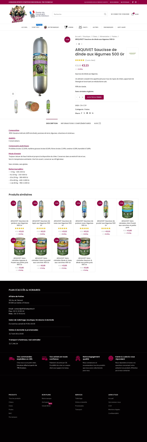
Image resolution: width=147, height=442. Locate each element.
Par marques (13, 417)
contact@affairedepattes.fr (24, 309)
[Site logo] (18, 14)
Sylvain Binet (47, 405)
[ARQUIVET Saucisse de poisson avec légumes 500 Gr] (84, 209)
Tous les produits (15, 398)
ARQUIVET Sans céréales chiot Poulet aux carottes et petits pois (127, 224)
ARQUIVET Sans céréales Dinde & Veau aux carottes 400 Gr (63, 260)
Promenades (79, 406)
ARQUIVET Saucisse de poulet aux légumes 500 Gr (105, 223)
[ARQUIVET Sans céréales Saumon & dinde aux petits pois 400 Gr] (84, 246)
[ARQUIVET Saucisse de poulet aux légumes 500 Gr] (106, 209)
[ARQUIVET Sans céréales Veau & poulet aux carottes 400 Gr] (41, 246)
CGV (110, 406)
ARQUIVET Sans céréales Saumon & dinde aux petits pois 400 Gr (84, 261)
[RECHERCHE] (105, 14)
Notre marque (46, 398)
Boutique (86, 36)
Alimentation (104, 36)
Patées (114, 36)
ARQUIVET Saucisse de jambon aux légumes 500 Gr (19, 223)
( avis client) (90, 60)
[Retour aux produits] (79, 44)
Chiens (94, 36)
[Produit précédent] (76, 44)
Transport (78, 409)
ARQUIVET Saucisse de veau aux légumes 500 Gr (63, 223)
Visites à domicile (81, 402)
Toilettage (78, 398)
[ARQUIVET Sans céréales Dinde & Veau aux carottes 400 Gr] (62, 246)
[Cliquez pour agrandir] (13, 93)
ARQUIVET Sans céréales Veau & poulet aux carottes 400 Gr (41, 260)
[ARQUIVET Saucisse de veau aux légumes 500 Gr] (62, 209)
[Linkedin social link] (92, 113)
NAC (10, 413)
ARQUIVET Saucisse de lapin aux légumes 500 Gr (41, 223)
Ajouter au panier (94, 97)
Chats (11, 406)
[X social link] (84, 113)
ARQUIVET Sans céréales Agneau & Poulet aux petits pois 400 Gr (19, 261)
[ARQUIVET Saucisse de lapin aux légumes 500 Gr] (41, 209)
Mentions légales (114, 409)
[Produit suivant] (81, 44)
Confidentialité (113, 413)
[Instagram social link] (135, 2)
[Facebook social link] (133, 2)
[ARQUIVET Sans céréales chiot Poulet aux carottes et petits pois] (127, 209)
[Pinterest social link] (90, 113)
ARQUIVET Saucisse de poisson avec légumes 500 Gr (84, 223)
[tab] (52, 122)
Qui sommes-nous (114, 402)
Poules (11, 409)
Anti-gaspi (45, 402)
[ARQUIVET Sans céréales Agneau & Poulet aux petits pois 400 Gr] (19, 246)
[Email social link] (87, 113)
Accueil (78, 36)
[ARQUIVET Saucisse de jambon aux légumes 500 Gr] (19, 209)
